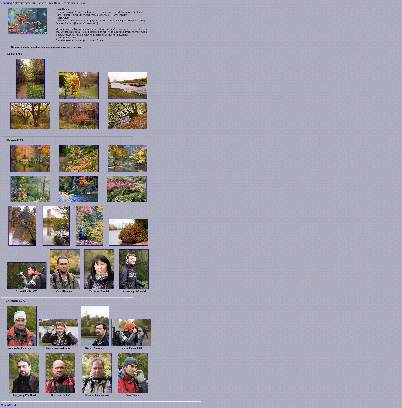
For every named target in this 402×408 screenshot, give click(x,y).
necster (8, 405)
